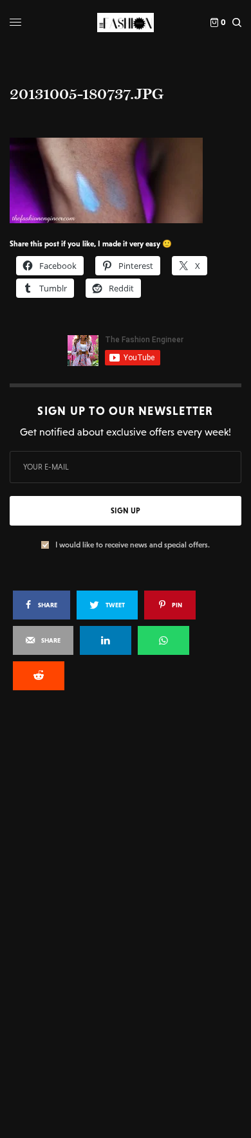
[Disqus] (125, 873)
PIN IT (132, 179)
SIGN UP (125, 510)
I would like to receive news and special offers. (132, 545)
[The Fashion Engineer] (125, 22)
